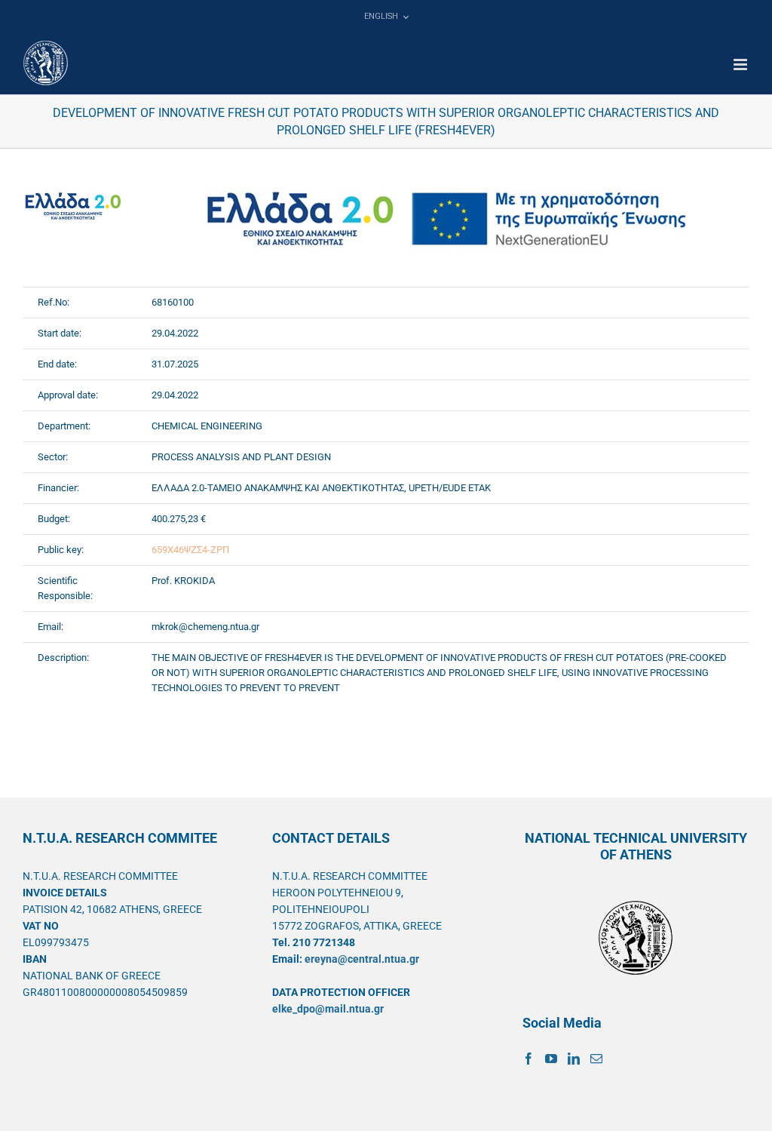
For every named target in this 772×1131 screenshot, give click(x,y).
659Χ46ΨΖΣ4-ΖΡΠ (190, 549)
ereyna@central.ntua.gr (362, 959)
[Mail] (596, 1059)
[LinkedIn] (574, 1059)
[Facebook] (528, 1059)
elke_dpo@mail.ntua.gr (328, 1009)
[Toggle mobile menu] (741, 64)
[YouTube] (551, 1059)
